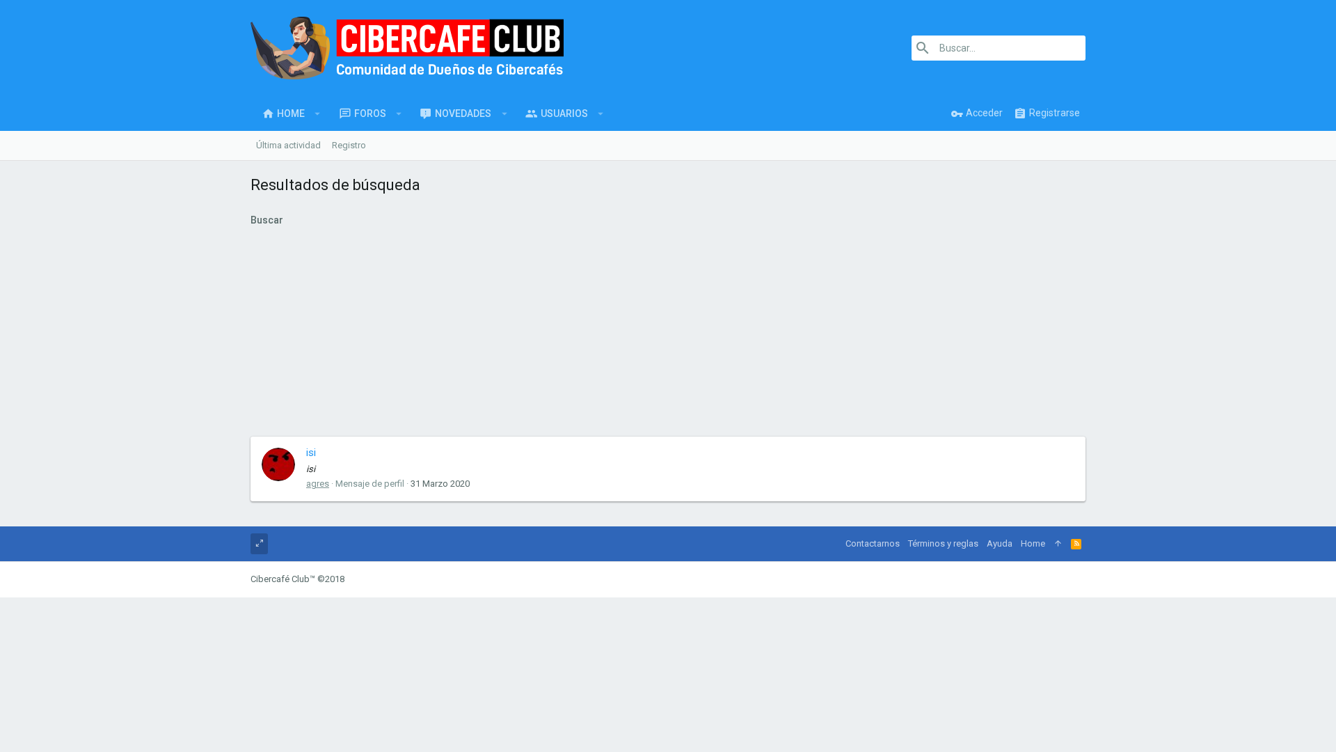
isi (311, 452)
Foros (370, 113)
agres (317, 483)
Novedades (463, 113)
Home (291, 113)
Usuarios (564, 113)
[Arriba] (1058, 543)
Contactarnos (872, 543)
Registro (349, 145)
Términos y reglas (943, 543)
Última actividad (288, 145)
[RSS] (1076, 543)
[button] (318, 113)
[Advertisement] (668, 332)
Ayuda (999, 543)
